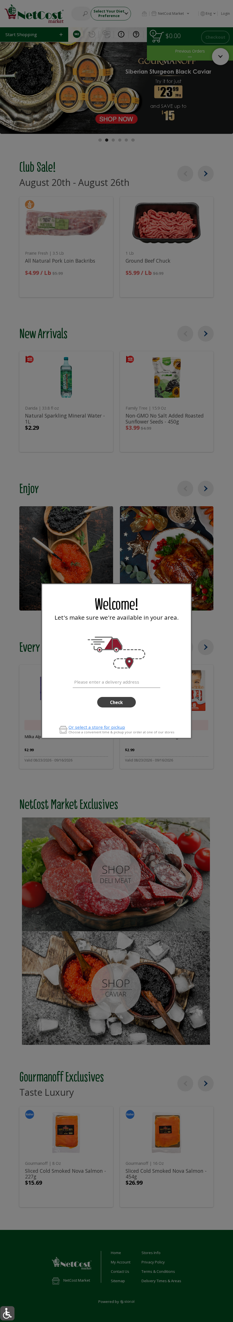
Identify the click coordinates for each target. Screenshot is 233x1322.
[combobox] (116, 681)
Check (116, 702)
